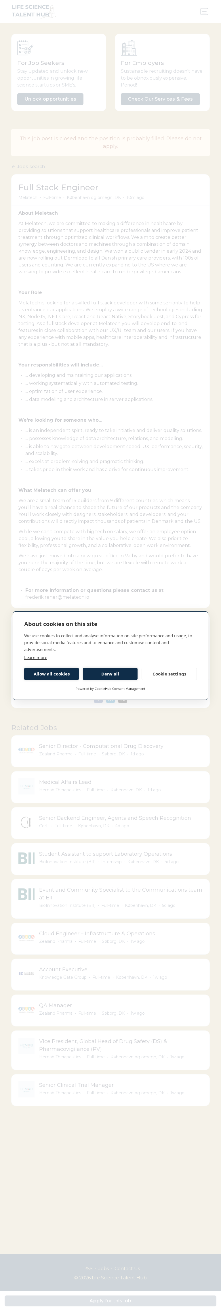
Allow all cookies (52, 674)
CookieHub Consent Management (120, 688)
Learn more (35, 657)
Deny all (110, 674)
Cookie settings (169, 674)
